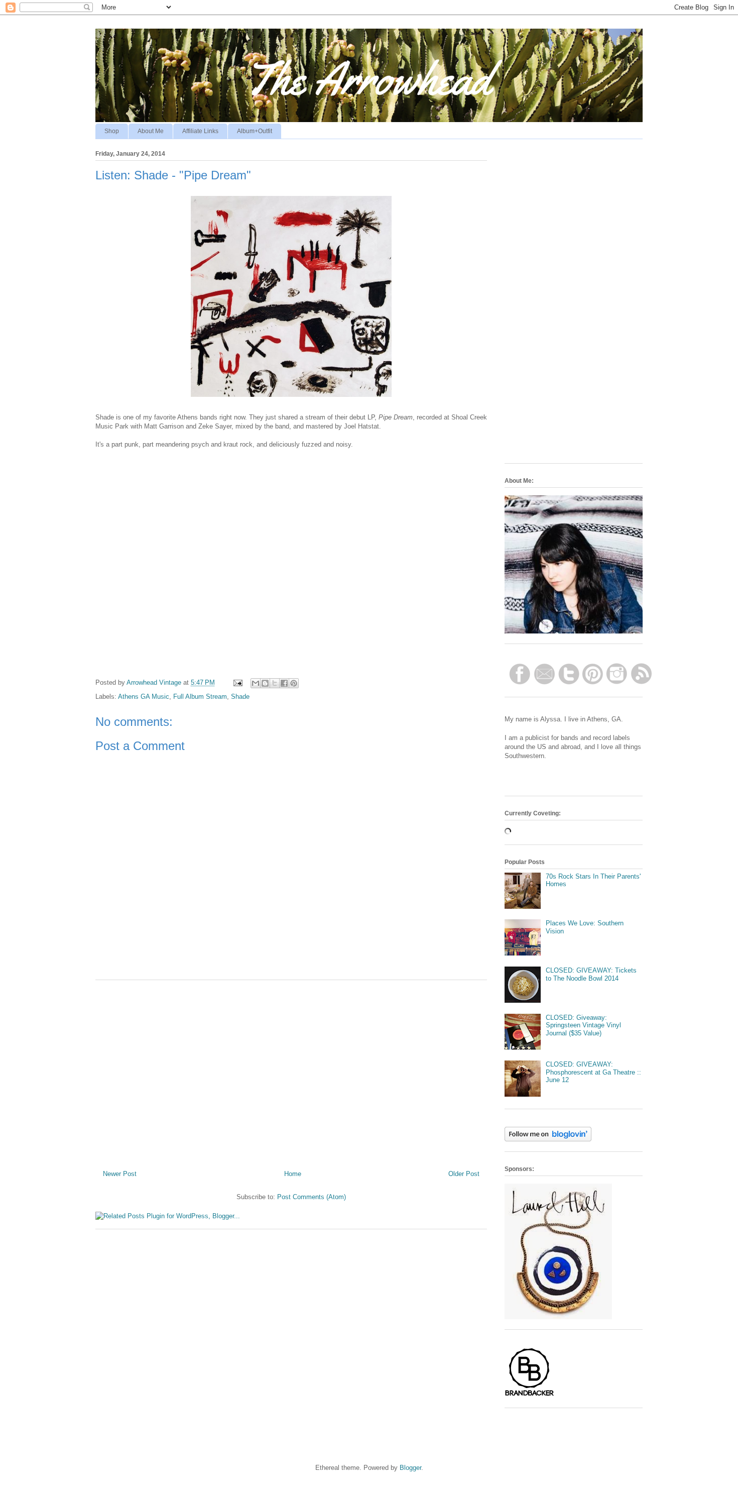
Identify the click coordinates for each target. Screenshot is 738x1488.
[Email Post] (237, 682)
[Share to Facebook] (284, 683)
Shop (111, 131)
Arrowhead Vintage (155, 682)
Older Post (463, 1174)
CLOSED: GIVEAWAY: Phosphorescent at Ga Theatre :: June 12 (593, 1072)
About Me (151, 131)
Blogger (410, 1467)
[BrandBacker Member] (530, 1395)
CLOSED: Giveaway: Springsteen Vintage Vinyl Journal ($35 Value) (583, 1025)
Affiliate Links (200, 131)
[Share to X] (275, 683)
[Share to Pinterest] (294, 683)
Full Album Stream (200, 696)
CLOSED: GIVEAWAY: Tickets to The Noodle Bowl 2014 (591, 974)
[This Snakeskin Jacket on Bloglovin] (548, 1139)
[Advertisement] (291, 1071)
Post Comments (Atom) (311, 1197)
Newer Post (120, 1174)
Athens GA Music (143, 696)
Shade (240, 696)
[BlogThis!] (265, 683)
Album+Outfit (254, 131)
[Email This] (256, 683)
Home (292, 1174)
